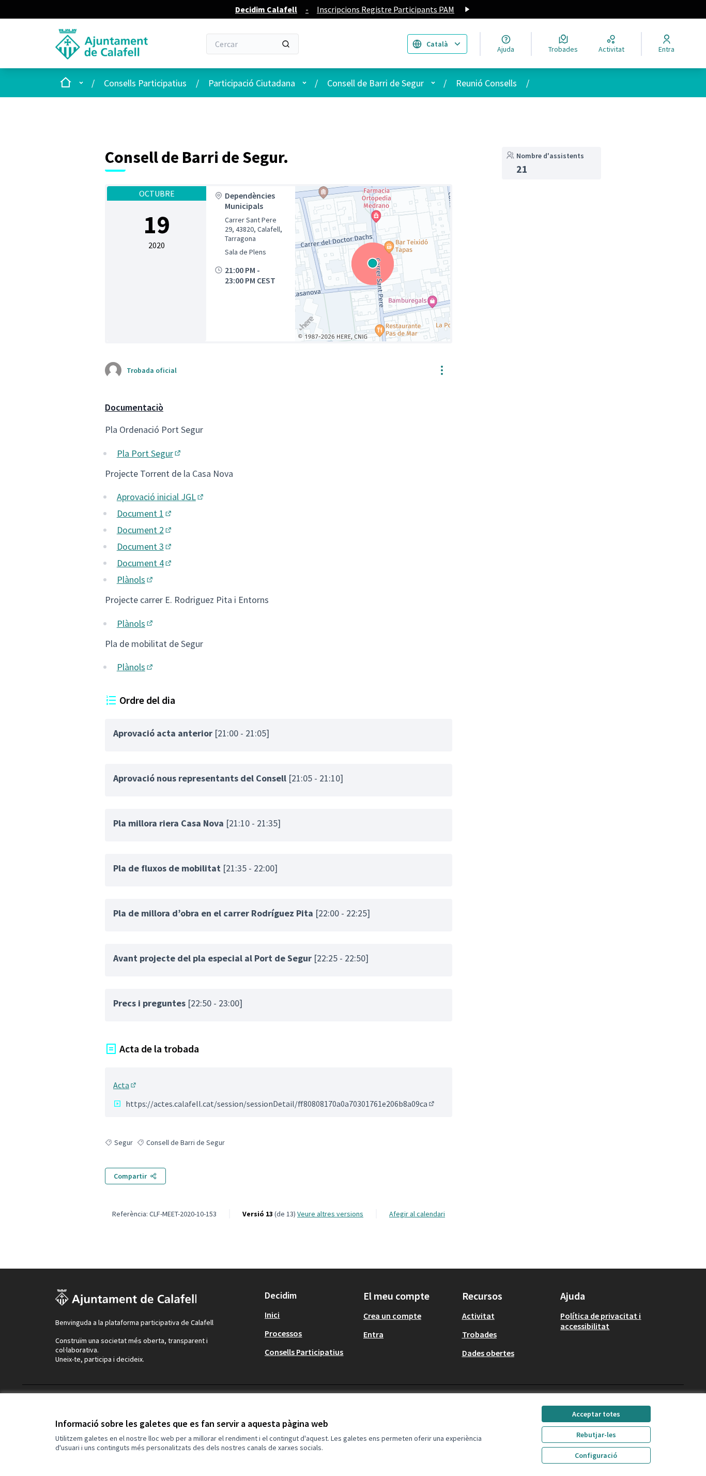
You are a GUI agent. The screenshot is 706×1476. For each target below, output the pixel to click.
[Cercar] (286, 44)
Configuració (596, 1455)
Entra (373, 1334)
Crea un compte (392, 1316)
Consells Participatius (145, 83)
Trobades (479, 1334)
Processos (283, 1333)
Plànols (136, 579)
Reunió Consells (486, 83)
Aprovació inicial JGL (161, 497)
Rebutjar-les (596, 1434)
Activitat (478, 1316)
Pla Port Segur (149, 453)
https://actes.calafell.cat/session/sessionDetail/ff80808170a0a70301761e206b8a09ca (281, 1103)
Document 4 (145, 563)
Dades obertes (488, 1353)
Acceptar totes (596, 1414)
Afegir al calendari (417, 1213)
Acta (125, 1085)
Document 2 (145, 530)
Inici (272, 1314)
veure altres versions (330, 1213)
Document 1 (145, 513)
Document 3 (145, 546)
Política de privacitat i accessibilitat (600, 1321)
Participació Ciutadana (251, 83)
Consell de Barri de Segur (375, 83)
